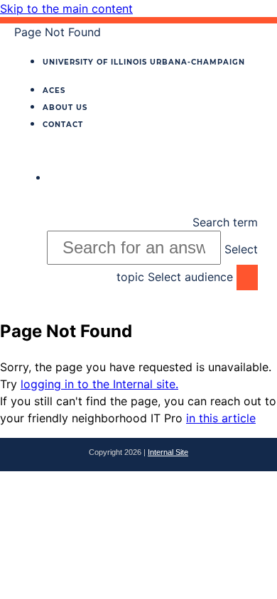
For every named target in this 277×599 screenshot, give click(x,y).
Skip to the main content (66, 8)
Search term (225, 222)
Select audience (190, 277)
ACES (54, 90)
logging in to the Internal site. (99, 384)
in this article (221, 418)
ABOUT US (65, 107)
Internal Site (168, 452)
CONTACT (63, 124)
